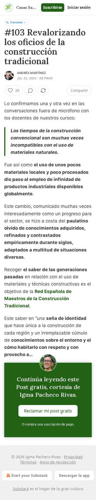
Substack (21, 488)
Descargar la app (74, 475)
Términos (28, 462)
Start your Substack (29, 475)
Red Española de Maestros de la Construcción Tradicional (37, 298)
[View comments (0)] (30, 90)
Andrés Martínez (31, 73)
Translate (16, 22)
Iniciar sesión (79, 7)
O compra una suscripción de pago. (48, 424)
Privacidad (73, 456)
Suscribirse (52, 7)
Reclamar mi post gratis (48, 411)
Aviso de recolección (58, 462)
